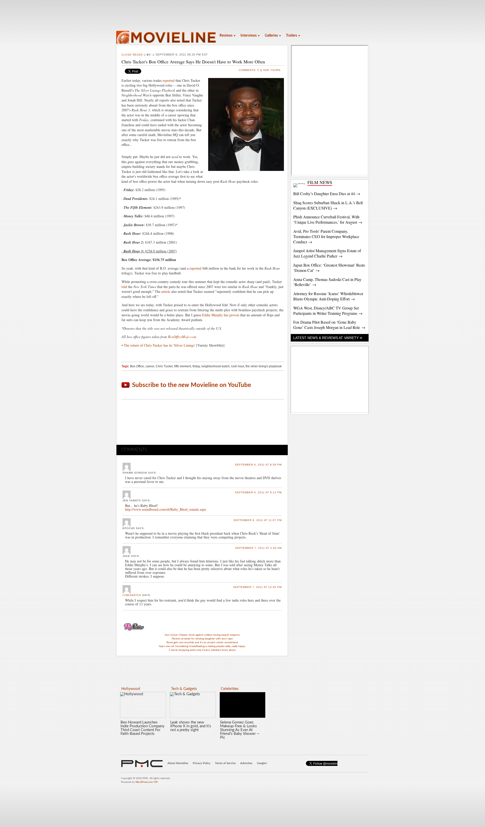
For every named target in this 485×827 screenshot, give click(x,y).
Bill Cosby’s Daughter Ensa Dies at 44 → (326, 193)
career (150, 366)
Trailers (293, 35)
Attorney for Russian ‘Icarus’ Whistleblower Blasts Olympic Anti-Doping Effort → (328, 296)
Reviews (228, 35)
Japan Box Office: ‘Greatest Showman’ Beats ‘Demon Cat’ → (329, 267)
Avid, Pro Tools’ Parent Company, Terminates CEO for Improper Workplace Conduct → (326, 236)
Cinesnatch (132, 595)
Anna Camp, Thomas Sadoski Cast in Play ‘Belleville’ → (327, 282)
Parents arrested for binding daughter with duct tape (202, 638)
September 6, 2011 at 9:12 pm (258, 492)
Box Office (137, 366)
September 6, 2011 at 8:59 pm (258, 464)
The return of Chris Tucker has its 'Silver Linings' (159, 345)
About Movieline (177, 763)
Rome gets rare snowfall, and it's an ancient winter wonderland (202, 642)
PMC (142, 763)
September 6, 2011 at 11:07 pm (257, 520)
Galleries (273, 35)
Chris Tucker (164, 366)
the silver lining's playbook (264, 366)
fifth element (182, 366)
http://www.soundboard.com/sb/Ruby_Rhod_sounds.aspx (165, 509)
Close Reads (132, 54)
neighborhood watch (215, 366)
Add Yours (272, 70)
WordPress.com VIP (146, 782)
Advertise (246, 763)
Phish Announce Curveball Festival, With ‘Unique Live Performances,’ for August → (327, 219)
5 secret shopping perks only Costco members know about (202, 650)
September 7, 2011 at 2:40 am (258, 548)
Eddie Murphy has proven (220, 315)
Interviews (250, 35)
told (124, 286)
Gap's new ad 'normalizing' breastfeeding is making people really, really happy (202, 646)
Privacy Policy (201, 763)
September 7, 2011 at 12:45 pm (257, 587)
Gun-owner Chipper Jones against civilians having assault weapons (202, 635)
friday (196, 366)
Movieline (166, 38)
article (165, 291)
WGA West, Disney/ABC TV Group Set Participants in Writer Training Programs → (327, 310)
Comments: (249, 70)
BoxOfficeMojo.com (182, 336)
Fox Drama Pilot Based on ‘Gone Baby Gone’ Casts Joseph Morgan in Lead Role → (329, 324)
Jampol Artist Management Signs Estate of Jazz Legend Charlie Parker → (327, 253)
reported (169, 80)
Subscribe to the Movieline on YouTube (191, 385)
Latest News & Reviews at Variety (327, 338)
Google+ (262, 763)
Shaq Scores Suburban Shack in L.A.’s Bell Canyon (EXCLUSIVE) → (328, 205)
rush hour (237, 366)
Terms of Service (225, 763)
